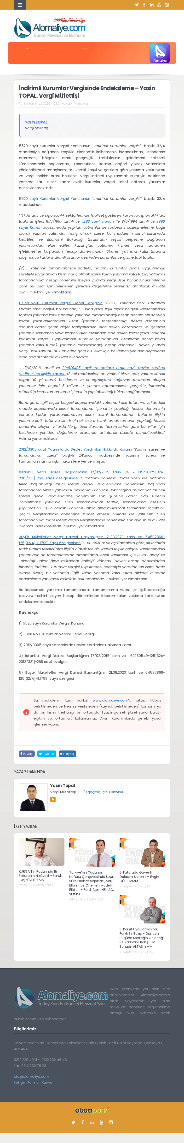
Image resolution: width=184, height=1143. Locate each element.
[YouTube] (159, 4)
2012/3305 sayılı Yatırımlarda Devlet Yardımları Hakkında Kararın (75, 449)
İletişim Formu (26, 1082)
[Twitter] (136, 4)
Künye (47, 1082)
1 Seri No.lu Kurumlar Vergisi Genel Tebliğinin (61, 302)
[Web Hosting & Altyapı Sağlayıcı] (92, 1110)
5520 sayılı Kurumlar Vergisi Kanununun (54, 198)
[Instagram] (166, 4)
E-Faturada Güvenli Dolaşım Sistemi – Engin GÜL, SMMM (139, 876)
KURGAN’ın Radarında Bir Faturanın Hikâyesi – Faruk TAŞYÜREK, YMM (40, 875)
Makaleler (81, 103)
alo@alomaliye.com (31, 1076)
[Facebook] (144, 4)
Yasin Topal (62, 785)
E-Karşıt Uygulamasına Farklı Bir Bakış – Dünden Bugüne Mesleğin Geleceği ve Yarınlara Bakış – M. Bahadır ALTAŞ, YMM (142, 938)
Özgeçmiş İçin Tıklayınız (103, 791)
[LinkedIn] (151, 4)
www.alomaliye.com (110, 700)
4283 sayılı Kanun (97, 221)
